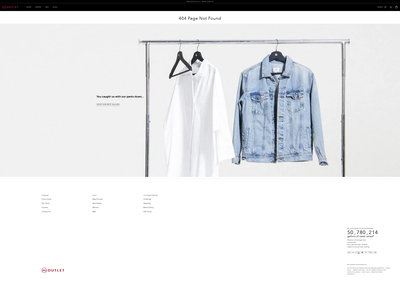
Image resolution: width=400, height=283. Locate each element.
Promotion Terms (376, 272)
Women (38, 7)
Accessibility (351, 274)
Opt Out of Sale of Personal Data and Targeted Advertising (365, 268)
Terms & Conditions (359, 270)
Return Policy (148, 207)
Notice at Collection (353, 272)
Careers (45, 207)
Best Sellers (97, 203)
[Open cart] (396, 7)
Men (47, 7)
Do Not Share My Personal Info (376, 270)
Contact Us (46, 212)
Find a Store (46, 199)
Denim (28, 7)
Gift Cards (147, 212)
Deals (55, 7)
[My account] (391, 7)
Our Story (45, 203)
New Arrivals (97, 199)
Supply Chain (366, 272)
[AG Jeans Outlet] (10, 7)
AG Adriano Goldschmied (356, 264)
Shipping (147, 203)
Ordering (147, 199)
